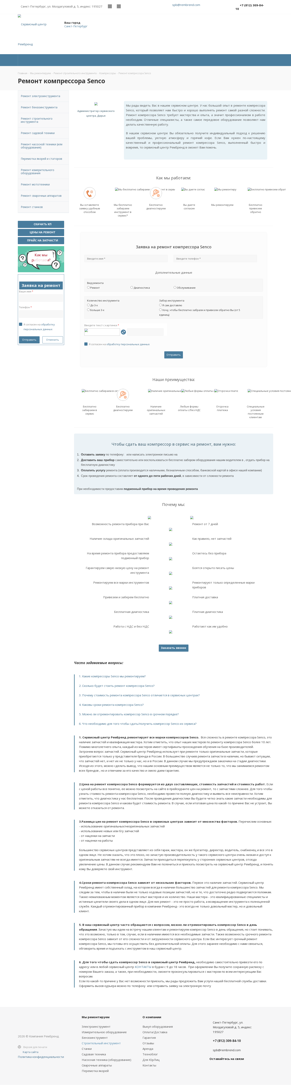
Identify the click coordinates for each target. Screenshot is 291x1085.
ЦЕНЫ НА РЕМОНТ (42, 232)
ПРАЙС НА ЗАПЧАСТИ (42, 240)
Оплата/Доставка (155, 1032)
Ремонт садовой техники (38, 133)
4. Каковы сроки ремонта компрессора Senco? (111, 705)
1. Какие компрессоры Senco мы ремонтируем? (112, 676)
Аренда (148, 1049)
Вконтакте (109, 6)
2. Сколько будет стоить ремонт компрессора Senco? (117, 686)
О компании (152, 1017)
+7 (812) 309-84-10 (249, 7)
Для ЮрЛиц (151, 1060)
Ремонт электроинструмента (40, 96)
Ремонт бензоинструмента (39, 107)
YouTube (118, 6)
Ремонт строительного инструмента (36, 120)
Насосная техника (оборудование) (106, 1060)
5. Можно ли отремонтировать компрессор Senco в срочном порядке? (129, 714)
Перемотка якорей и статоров (41, 159)
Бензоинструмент (95, 1038)
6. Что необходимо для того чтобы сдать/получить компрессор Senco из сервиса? (138, 724)
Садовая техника (94, 1054)
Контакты (149, 1065)
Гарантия (149, 1038)
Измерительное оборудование (104, 1032)
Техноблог (150, 1054)
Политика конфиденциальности (41, 1057)
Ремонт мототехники (35, 184)
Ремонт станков (32, 207)
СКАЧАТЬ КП (42, 224)
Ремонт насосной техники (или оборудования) (41, 145)
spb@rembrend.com (186, 5)
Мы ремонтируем (95, 1017)
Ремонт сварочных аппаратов (41, 196)
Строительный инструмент (101, 1043)
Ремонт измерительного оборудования (37, 171)
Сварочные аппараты (97, 1065)
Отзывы (148, 1043)
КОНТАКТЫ (143, 967)
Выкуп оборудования (158, 1026)
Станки (87, 1049)
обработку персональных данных (128, 344)
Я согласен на (119, 344)
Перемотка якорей (95, 1071)
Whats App (127, 6)
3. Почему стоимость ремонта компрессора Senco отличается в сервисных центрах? (139, 695)
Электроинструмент (96, 1026)
